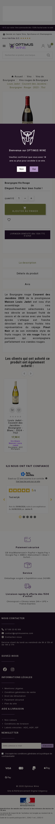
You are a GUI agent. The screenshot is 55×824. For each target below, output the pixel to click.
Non (21, 169)
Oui (34, 169)
